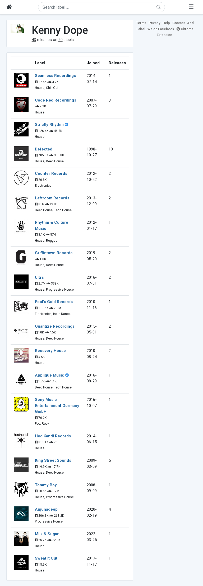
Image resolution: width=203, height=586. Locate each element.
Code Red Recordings (55, 100)
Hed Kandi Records (53, 436)
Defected (43, 149)
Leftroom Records (52, 198)
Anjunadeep (46, 509)
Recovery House (50, 350)
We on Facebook (160, 29)
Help (166, 23)
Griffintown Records (53, 252)
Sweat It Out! (46, 558)
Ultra (39, 277)
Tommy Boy (46, 485)
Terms (141, 23)
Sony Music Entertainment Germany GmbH (57, 405)
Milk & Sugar (47, 534)
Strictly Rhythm (49, 124)
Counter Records (51, 173)
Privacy (154, 23)
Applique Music (49, 375)
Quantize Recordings (55, 326)
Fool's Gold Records (54, 301)
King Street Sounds (53, 460)
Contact (178, 23)
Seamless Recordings (55, 75)
